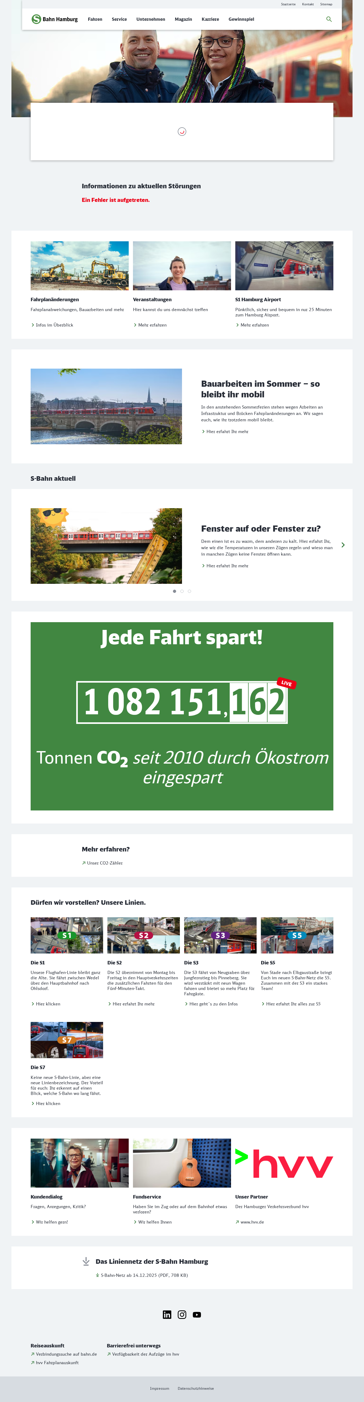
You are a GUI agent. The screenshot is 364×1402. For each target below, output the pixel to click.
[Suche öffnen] (329, 19)
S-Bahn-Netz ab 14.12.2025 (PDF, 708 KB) (144, 1275)
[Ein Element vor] (343, 545)
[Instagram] (182, 1314)
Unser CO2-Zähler (105, 863)
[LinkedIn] (167, 1314)
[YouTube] (197, 1314)
